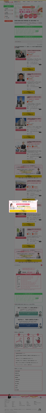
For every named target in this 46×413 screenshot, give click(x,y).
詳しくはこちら (23, 209)
